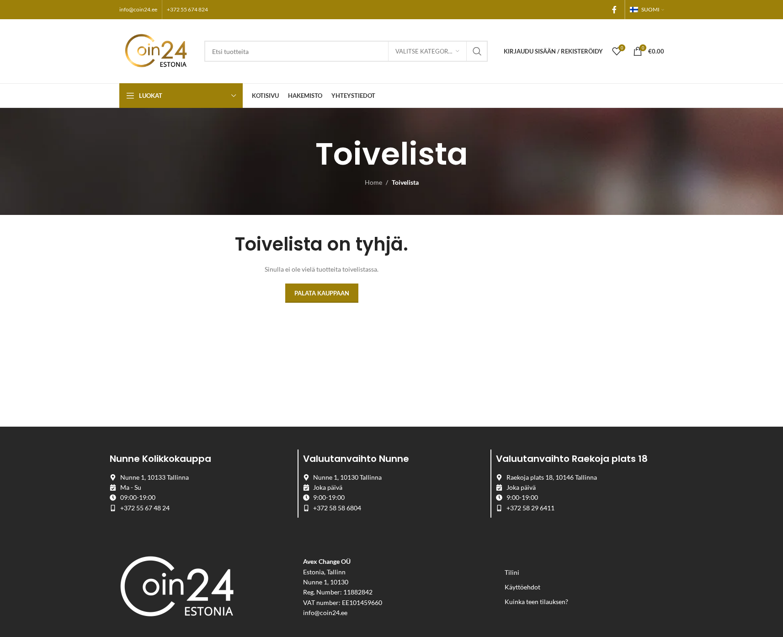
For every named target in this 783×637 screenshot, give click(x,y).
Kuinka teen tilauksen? (536, 601)
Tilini (512, 572)
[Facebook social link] (614, 9)
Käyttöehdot (522, 587)
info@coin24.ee (138, 9)
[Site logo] (157, 50)
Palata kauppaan (321, 293)
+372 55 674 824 (187, 9)
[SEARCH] (477, 51)
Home (373, 182)
